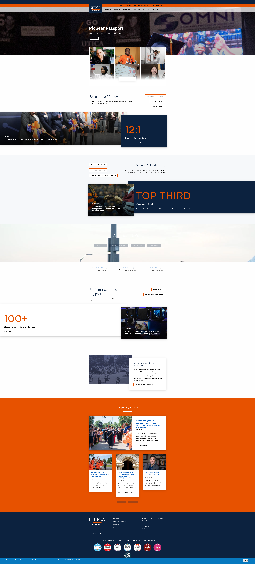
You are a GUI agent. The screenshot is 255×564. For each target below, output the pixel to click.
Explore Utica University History (144, 384)
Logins (120, 5)
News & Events (142, 5)
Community (146, 9)
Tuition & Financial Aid (98, 164)
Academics (108, 9)
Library (135, 5)
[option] (93, 533)
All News (121, 501)
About (130, 5)
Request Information (119, 245)
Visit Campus (124, 2)
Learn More (93, 38)
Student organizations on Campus (19, 327)
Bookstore (119, 540)
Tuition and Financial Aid (122, 9)
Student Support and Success (154, 294)
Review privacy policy (73, 559)
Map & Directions (147, 521)
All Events (133, 501)
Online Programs (158, 106)
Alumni (148, 5)
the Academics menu (108, 11)
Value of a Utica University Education (103, 175)
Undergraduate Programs (155, 96)
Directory (125, 5)
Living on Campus (158, 289)
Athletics (155, 9)
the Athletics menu (155, 11)
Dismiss (246, 560)
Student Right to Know (149, 540)
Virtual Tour (116, 2)
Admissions (136, 9)
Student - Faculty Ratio (135, 138)
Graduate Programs (157, 101)
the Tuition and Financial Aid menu (122, 11)
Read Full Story (144, 445)
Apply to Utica (138, 245)
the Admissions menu (136, 11)
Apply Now (140, 2)
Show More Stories (126, 78)
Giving (153, 5)
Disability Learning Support (132, 540)
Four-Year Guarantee (98, 170)
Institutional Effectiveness (106, 540)
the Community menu (146, 11)
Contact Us (132, 2)
